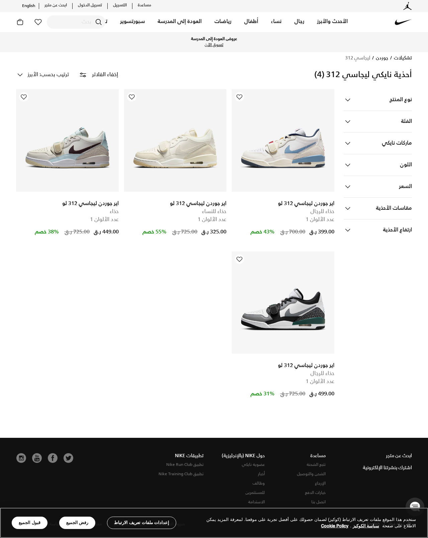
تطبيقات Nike (189, 456)
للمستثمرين (255, 493)
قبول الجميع (29, 522)
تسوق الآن (214, 45)
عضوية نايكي (253, 465)
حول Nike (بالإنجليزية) (243, 456)
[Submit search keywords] (98, 22)
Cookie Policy (334, 526)
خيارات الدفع (315, 493)
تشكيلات (402, 58)
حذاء (114, 211)
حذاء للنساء (214, 211)
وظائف (258, 483)
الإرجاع (320, 483)
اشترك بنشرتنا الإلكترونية (387, 468)
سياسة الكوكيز (366, 526)
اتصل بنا (318, 502)
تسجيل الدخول (90, 5)
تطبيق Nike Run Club (185, 465)
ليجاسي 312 (357, 58)
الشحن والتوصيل (311, 474)
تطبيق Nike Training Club (181, 474)
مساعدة (144, 5)
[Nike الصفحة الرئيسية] (403, 22)
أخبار (261, 474)
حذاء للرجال (322, 211)
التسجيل (120, 5)
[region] (214, 523)
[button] (332, 22)
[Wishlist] (239, 97)
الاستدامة (256, 502)
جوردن (381, 58)
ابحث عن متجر (55, 5)
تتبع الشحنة (316, 465)
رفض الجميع (77, 522)
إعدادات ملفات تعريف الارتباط (141, 522)
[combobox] (76, 22)
